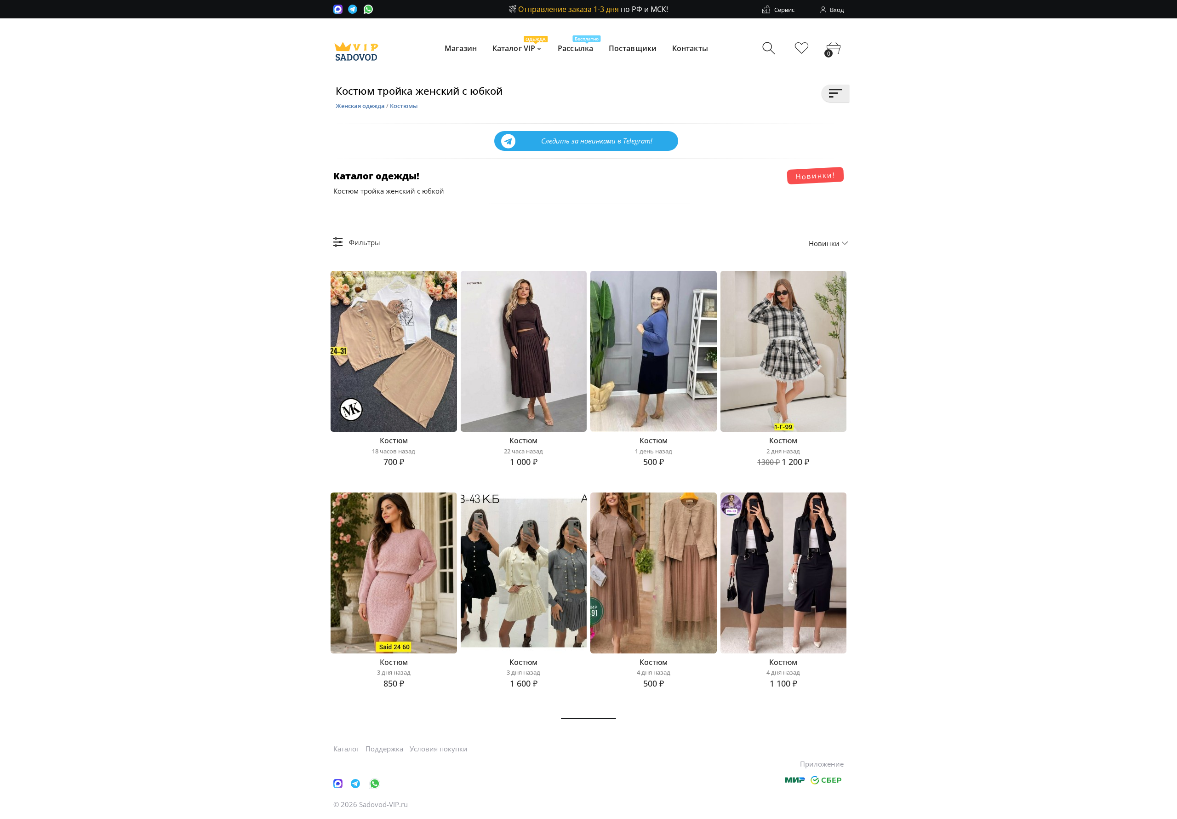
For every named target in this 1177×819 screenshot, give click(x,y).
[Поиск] (770, 48)
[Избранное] (801, 48)
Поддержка (384, 748)
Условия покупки (439, 748)
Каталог (346, 748)
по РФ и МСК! (593, 9)
